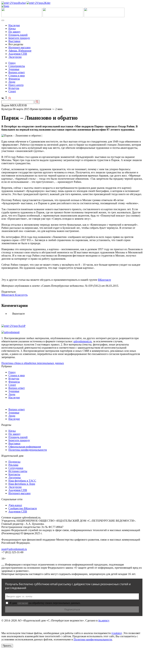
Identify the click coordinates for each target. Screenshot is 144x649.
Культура (13, 88)
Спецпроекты (16, 66)
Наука (12, 28)
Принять (7, 645)
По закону (14, 31)
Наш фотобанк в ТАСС (22, 480)
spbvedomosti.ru (82, 341)
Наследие (14, 25)
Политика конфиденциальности (27, 449)
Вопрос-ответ (16, 72)
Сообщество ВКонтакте (22, 508)
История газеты (17, 471)
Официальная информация (24, 446)
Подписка (14, 461)
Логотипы (14, 477)
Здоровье (13, 69)
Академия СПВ (17, 53)
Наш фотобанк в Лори (21, 483)
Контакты (14, 474)
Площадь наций (18, 34)
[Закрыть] (2, 565)
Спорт (12, 91)
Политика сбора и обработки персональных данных (32, 363)
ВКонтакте (104, 279)
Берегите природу (19, 37)
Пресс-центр (16, 85)
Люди (11, 81)
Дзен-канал (15, 505)
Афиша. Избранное (19, 50)
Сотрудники (15, 468)
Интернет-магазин (19, 47)
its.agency (103, 620)
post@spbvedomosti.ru (14, 549)
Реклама (13, 464)
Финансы (14, 78)
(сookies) (117, 633)
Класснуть (21, 294)
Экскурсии (15, 56)
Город (11, 62)
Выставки (14, 41)
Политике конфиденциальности (93, 639)
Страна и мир (16, 75)
